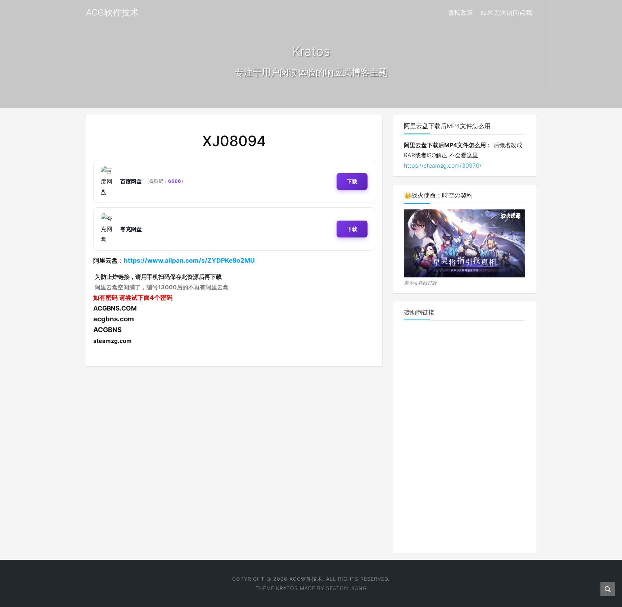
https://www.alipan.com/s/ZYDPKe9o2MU (189, 260)
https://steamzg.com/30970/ (443, 165)
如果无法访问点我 (506, 12)
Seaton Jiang (346, 588)
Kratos (287, 588)
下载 (352, 181)
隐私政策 (460, 12)
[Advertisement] (465, 434)
